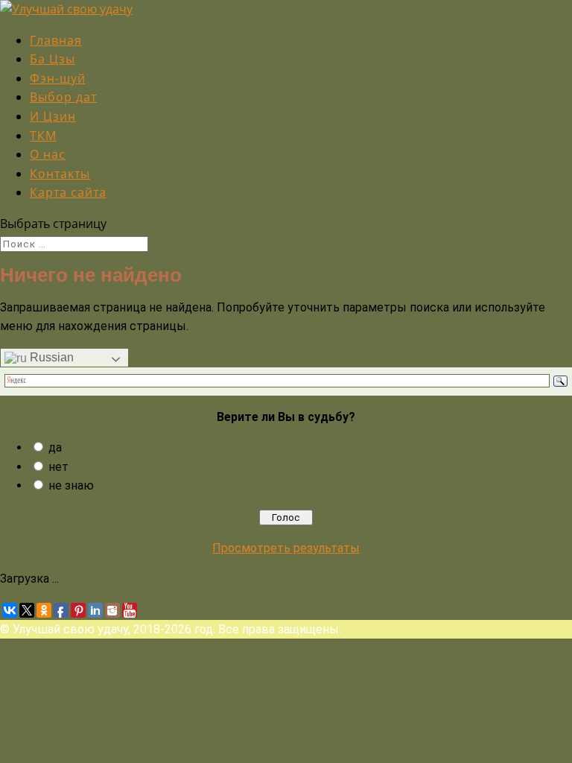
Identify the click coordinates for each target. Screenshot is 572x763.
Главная (56, 40)
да (55, 447)
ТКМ (43, 135)
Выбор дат (63, 97)
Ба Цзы (52, 59)
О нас (48, 154)
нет (58, 467)
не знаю (71, 485)
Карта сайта (68, 192)
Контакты (60, 173)
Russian (50, 357)
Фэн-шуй (58, 78)
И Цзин (53, 116)
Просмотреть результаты (286, 548)
